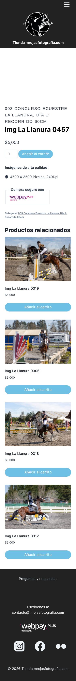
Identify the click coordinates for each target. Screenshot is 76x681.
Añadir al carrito (35, 154)
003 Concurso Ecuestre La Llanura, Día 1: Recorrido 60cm (36, 115)
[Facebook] (40, 646)
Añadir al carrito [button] (38, 307)
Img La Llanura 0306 (22, 371)
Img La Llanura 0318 (22, 454)
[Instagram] (19, 646)
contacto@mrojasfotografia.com (38, 612)
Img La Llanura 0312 (22, 536)
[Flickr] (60, 646)
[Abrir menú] (66, 4)
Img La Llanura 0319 (22, 288)
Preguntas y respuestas (38, 579)
